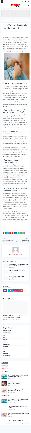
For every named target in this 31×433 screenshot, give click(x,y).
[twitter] (25, 1)
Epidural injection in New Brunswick (14, 50)
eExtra (6, 348)
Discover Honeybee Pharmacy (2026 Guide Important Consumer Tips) (18, 389)
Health (7, 20)
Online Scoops (5, 367)
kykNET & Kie (7, 355)
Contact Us (20, 420)
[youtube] (20, 290)
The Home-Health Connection (17, 270)
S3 (4, 335)
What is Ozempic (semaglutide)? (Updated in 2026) (18, 414)
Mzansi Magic (7, 330)
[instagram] (28, 1)
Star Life (6, 342)
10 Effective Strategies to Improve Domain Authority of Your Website (18, 376)
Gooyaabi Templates (25, 423)
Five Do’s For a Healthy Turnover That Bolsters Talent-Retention (17, 382)
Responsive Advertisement (15, 13)
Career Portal (5, 368)
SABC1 (5, 337)
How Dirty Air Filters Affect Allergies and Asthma (16, 277)
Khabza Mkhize (7, 31)
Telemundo (7, 344)
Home (4, 20)
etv (5, 351)
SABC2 (5, 339)
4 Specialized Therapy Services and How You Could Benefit (18, 265)
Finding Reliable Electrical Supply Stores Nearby (18, 407)
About (14, 420)
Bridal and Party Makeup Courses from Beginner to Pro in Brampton (15, 317)
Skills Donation (5, 365)
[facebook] (22, 1)
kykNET (6, 353)
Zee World (6, 346)
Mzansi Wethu (7, 332)
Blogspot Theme (10, 423)
